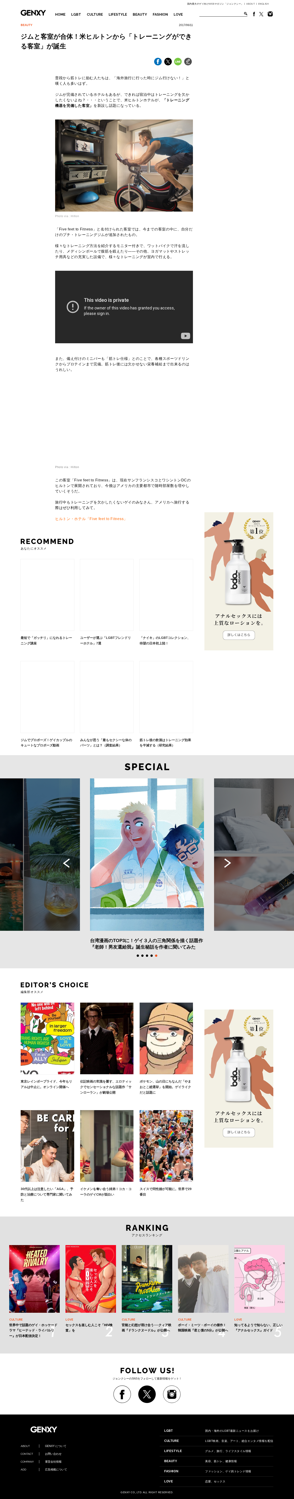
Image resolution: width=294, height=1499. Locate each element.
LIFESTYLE (118, 14)
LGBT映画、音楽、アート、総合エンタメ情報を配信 (218, 1441)
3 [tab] (147, 956)
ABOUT (250, 4)
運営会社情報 (41, 1461)
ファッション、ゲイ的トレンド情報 (207, 1471)
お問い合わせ (41, 1453)
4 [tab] (151, 956)
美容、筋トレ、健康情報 (200, 1461)
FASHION (160, 14)
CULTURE (95, 14)
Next (227, 863)
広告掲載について (44, 1469)
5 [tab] (156, 956)
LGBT (76, 14)
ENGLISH (263, 4)
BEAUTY (140, 14)
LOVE (178, 14)
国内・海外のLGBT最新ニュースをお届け (211, 1430)
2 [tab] (142, 956)
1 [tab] (138, 956)
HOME (60, 14)
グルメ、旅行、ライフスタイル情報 (207, 1451)
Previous (66, 863)
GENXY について (43, 1446)
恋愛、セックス (194, 1481)
